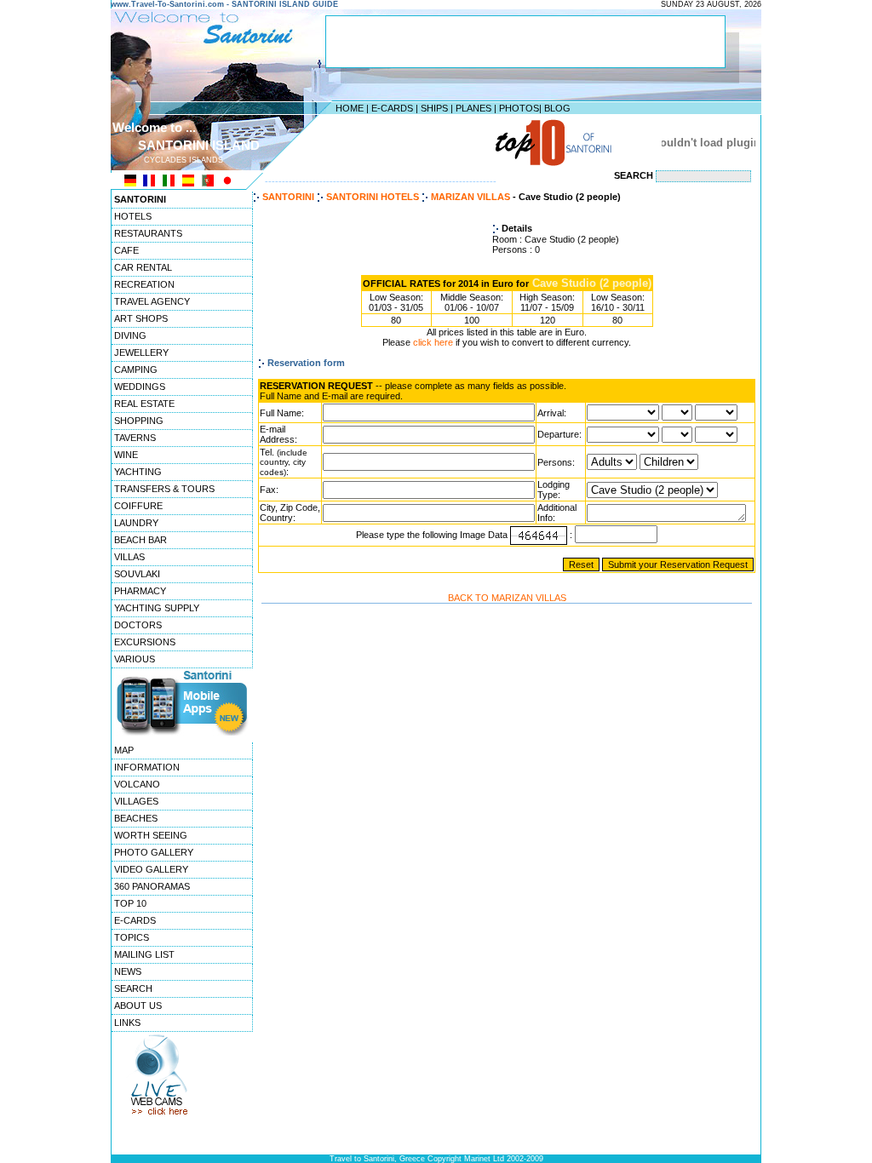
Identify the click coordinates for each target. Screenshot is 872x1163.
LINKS (127, 1022)
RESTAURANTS (148, 233)
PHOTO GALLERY (153, 852)
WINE (126, 455)
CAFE (126, 250)
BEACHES (136, 818)
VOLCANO (137, 784)
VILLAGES (136, 801)
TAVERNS (135, 438)
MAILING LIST (144, 954)
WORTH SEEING (150, 835)
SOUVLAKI (137, 574)
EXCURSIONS (144, 642)
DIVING (130, 335)
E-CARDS (392, 108)
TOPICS (131, 937)
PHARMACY (140, 591)
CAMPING (136, 369)
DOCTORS (138, 625)
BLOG (557, 108)
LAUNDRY (136, 523)
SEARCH (133, 988)
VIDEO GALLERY (151, 869)
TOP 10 (130, 903)
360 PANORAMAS (152, 886)
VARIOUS (134, 659)
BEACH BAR (140, 540)
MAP (124, 750)
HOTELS (133, 216)
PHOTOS (519, 108)
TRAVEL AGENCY (152, 301)
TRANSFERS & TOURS (164, 489)
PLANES (473, 108)
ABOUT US (138, 1005)
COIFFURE (138, 506)
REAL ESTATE (144, 403)
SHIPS (434, 108)
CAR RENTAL (143, 267)
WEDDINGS (139, 386)
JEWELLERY (141, 352)
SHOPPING (139, 420)
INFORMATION (147, 767)
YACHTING (138, 472)
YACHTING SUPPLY (156, 608)
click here (433, 342)
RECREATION (144, 284)
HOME (350, 108)
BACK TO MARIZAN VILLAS (507, 598)
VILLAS (129, 557)
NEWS (127, 971)
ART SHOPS (141, 318)
